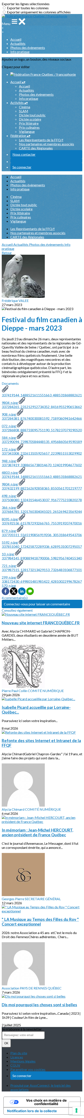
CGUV (15, 1065)
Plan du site (18, 1053)
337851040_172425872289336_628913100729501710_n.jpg (42, 550)
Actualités (17, 43)
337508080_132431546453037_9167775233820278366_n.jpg (42, 503)
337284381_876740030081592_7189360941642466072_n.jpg (42, 422)
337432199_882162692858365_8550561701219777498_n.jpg (42, 492)
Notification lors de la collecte (32, 1111)
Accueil (15, 39)
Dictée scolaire (30, 119)
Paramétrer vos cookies (27, 1069)
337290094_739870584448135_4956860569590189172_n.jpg (42, 445)
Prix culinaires (29, 127)
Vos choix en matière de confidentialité (46, 1102)
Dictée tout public (32, 115)
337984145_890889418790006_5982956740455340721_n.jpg (42, 562)
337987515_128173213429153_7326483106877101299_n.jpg (42, 573)
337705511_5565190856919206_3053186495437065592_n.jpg (42, 538)
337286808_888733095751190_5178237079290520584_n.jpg (42, 434)
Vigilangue (27, 131)
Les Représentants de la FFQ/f (41, 140)
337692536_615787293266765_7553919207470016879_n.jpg (42, 527)
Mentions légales (23, 1061)
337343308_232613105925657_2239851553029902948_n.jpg (42, 457)
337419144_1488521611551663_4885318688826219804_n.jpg (42, 399)
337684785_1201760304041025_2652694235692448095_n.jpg (42, 515)
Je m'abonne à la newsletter (22, 1029)
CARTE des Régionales (36, 148)
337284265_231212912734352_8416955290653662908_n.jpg (42, 410)
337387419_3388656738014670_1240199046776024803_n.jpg (42, 468)
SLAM (23, 111)
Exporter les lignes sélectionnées (26, 4)
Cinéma (24, 107)
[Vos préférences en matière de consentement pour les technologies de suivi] (76, 1110)
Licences (16, 1057)
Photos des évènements (27, 48)
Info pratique (20, 52)
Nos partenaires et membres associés (46, 144)
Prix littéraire (29, 123)
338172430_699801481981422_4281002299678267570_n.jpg (42, 583)
